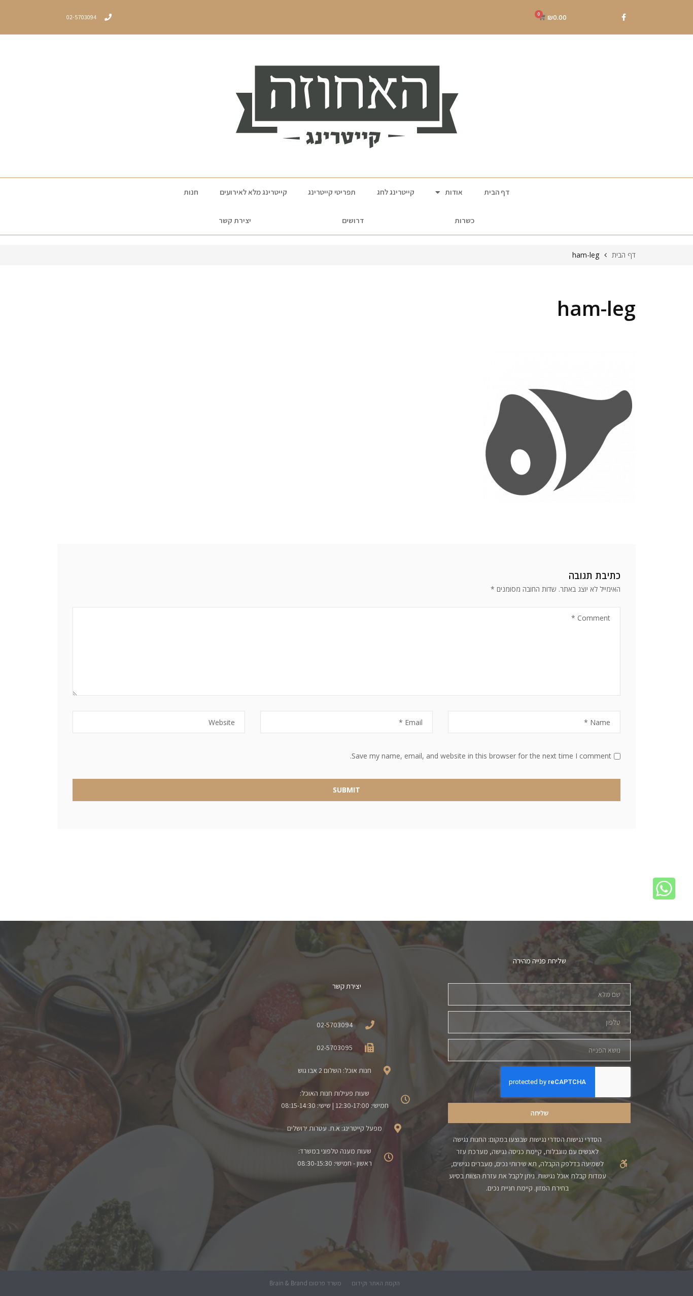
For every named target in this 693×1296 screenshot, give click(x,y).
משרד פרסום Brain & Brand (305, 1283)
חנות (191, 192)
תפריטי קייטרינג (332, 192)
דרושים (353, 220)
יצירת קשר (235, 220)
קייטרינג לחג (395, 192)
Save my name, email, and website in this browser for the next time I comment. (480, 756)
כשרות (464, 220)
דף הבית (496, 192)
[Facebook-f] (623, 17)
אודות (454, 192)
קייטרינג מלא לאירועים (253, 192)
